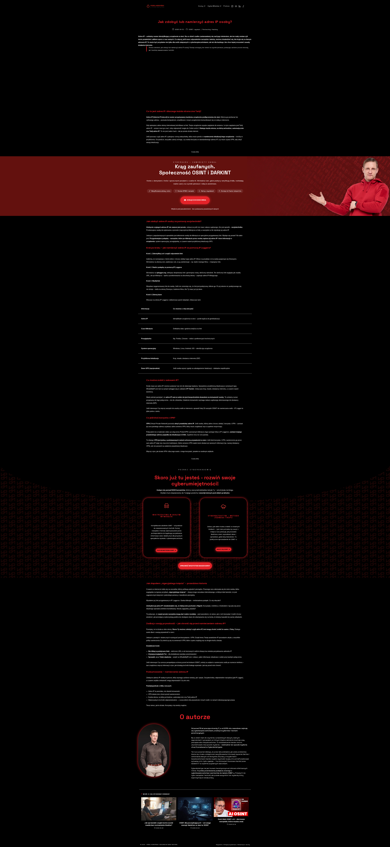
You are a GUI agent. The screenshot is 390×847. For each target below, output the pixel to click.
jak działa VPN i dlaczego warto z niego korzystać (174, 451)
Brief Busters (172, 844)
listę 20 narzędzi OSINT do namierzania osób (216, 408)
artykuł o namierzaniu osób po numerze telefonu (225, 662)
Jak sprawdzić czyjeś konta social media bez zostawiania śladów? (158, 824)
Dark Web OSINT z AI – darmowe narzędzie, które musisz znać (231, 820)
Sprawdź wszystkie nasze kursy (195, 566)
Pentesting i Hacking (210, 29)
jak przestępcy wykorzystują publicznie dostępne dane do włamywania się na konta (183, 617)
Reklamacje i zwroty (244, 844)
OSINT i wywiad (194, 29)
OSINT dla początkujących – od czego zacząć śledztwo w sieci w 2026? (195, 824)
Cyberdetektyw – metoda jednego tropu (223, 517)
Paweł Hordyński (153, 844)
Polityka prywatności (230, 844)
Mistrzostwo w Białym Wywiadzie (167, 516)
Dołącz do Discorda (196, 200)
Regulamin (219, 844)
